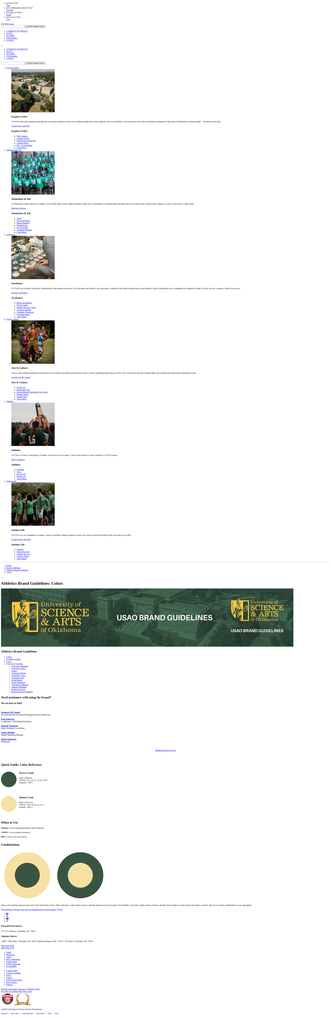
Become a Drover (18, 208)
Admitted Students (24, 230)
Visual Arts (21, 387)
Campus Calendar (24, 310)
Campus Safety (23, 556)
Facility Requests (13, 964)
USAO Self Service (14, 980)
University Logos (18, 675)
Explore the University (20, 126)
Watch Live (21, 476)
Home (8, 565)
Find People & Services (26, 141)
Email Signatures (18, 682)
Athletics (9, 401)
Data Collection (40, 1013)
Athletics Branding (19, 687)
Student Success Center (26, 307)
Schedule (20, 469)
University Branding (19, 666)
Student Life (11, 481)
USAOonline (12, 38)
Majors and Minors (24, 303)
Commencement (23, 314)
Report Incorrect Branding (22, 692)
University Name (18, 668)
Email (8, 952)
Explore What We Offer (21, 539)
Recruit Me (21, 474)
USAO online (22, 305)
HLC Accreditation (24, 145)
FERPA (49, 1013)
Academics (10, 235)
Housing (20, 549)
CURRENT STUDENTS (17, 31)
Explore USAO (12, 68)
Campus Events (23, 138)
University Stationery (20, 685)
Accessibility (11, 966)
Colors (9, 657)
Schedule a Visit (32, 989)
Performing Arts (23, 390)
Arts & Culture (12, 319)
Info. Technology (13, 959)
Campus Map (11, 971)
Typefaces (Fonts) (13, 659)
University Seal (17, 678)
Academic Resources (25, 312)
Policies (9, 985)
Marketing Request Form (165, 750)
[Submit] (35, 26)
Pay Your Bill (22, 228)
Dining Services (23, 552)
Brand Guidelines (13, 568)
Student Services (23, 554)
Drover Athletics (18, 460)
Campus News (23, 143)
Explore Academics (19, 293)
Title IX (56, 1013)
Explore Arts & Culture (20, 377)
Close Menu (22, 148)
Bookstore (10, 955)
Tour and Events (23, 221)
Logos (8, 661)
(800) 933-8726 (7, 948)
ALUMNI (10, 36)
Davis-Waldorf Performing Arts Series (32, 392)
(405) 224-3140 (7, 946)
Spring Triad (22, 397)
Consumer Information (27, 1013)
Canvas (9, 978)
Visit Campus (22, 136)
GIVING (10, 40)
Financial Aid (22, 225)
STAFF (9, 33)
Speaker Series (23, 394)
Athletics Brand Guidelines (17, 570)
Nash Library (11, 982)
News (19, 472)
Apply (19, 218)
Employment (11, 962)
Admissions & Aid (13, 150)
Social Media (16, 680)
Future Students (23, 223)
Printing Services (18, 689)
